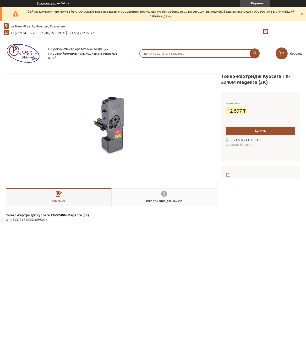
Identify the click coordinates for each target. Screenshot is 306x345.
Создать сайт (46, 3)
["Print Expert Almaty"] (23, 53)
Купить (260, 131)
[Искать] (255, 53)
